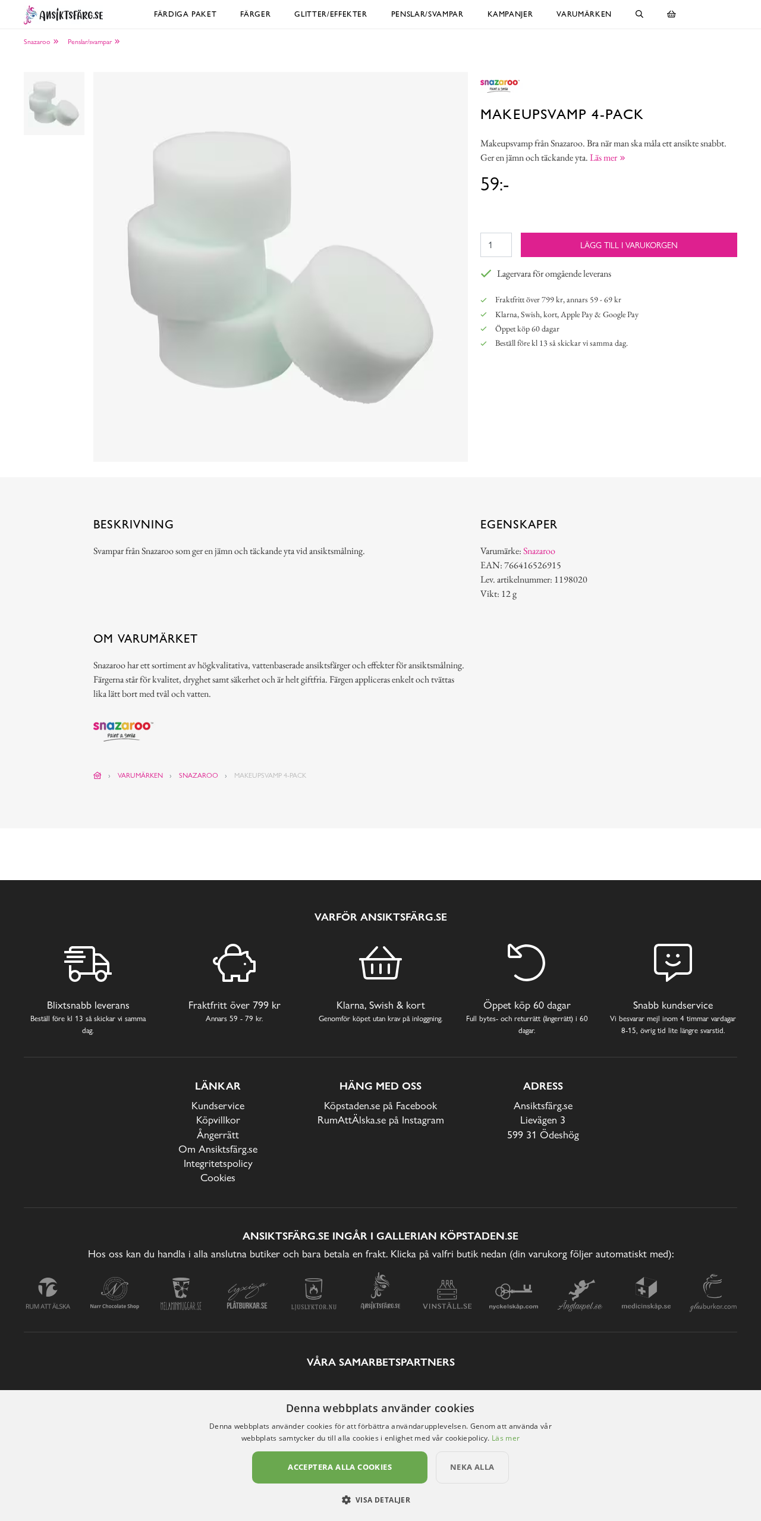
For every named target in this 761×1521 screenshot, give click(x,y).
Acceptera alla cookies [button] (340, 1466)
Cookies (217, 1177)
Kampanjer (510, 14)
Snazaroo (37, 41)
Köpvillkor (218, 1119)
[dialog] (380, 1455)
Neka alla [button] (472, 1466)
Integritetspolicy (218, 1163)
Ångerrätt (218, 1134)
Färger (255, 14)
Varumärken (584, 14)
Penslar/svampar (427, 14)
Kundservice (217, 1105)
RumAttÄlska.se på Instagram (380, 1119)
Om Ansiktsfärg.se (217, 1149)
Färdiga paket (185, 14)
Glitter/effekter (330, 14)
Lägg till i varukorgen (629, 245)
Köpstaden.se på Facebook (380, 1105)
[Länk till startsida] (97, 775)
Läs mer (506, 1438)
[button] (381, 1499)
